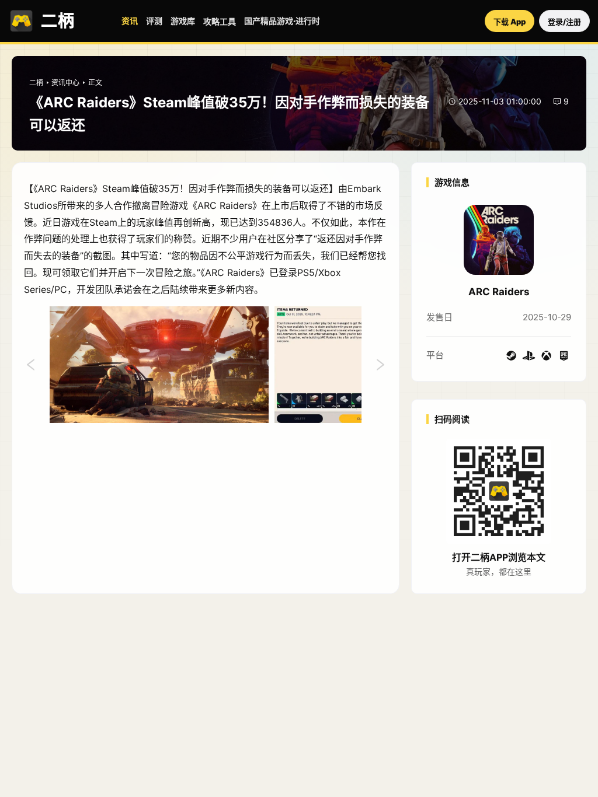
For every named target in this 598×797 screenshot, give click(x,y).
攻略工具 (219, 21)
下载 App (509, 21)
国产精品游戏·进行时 (282, 21)
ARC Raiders (499, 292)
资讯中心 (65, 82)
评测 (154, 21)
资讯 (129, 21)
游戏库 (183, 21)
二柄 (36, 82)
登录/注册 (564, 21)
